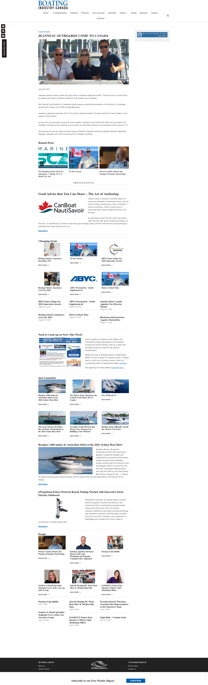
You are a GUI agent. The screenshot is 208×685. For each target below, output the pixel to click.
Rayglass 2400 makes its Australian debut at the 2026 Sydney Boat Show (48, 397)
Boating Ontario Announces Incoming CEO (50, 259)
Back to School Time (110, 287)
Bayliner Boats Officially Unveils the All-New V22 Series (115, 428)
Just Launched (98, 13)
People (133, 13)
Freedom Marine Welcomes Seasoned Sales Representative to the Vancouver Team (114, 604)
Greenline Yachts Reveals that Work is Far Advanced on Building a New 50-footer (82, 429)
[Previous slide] (42, 163)
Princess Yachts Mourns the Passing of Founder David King (82, 172)
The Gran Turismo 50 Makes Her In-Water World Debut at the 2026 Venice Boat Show (50, 429)
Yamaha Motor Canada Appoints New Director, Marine (111, 304)
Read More (43, 231)
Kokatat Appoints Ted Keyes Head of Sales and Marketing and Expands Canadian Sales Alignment (82, 555)
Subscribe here (117, 367)
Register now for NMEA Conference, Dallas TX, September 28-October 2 (114, 174)
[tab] (74, 182)
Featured (74, 13)
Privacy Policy (133, 666)
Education (112, 13)
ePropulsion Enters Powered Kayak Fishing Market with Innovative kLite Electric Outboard (80, 493)
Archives (122, 363)
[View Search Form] (168, 15)
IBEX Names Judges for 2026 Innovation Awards (112, 259)
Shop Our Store (43, 669)
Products (85, 13)
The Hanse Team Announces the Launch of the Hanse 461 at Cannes (83, 397)
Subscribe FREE (4, 48)
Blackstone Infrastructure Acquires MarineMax (112, 318)
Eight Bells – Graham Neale (113, 617)
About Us (41, 666)
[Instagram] (3, 36)
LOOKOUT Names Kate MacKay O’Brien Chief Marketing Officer (112, 588)
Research (144, 13)
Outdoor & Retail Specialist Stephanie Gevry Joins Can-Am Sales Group (51, 588)
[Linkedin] (3, 31)
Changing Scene (60, 13)
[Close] (206, 674)
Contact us (132, 669)
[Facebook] (3, 26)
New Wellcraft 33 (109, 395)
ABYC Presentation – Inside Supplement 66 (81, 288)
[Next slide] (125, 163)
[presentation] (53, 158)
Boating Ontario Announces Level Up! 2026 (50, 288)
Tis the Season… (45, 171)
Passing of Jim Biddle (111, 551)
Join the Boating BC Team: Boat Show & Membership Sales (83, 586)
